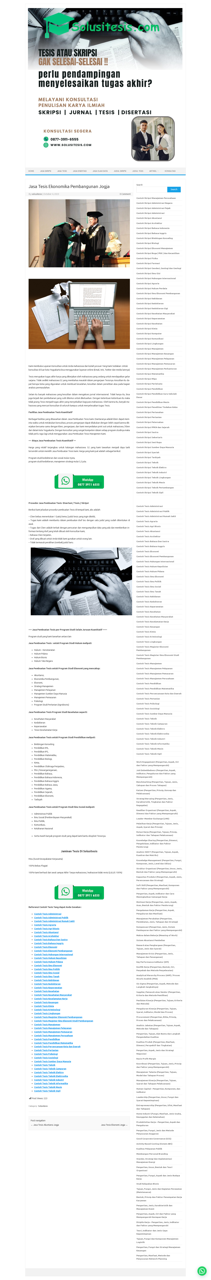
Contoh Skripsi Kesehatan (149, 324)
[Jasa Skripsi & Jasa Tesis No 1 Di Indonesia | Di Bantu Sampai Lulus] (105, 162)
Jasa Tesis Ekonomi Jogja (114, 1125)
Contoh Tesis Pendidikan (47, 1039)
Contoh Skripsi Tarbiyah (148, 457)
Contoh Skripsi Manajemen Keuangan (155, 354)
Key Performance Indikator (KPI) (152, 962)
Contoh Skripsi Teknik (147, 462)
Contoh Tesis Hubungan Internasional (53, 954)
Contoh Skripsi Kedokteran (150, 303)
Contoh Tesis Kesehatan (46, 991)
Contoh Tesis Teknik (44, 1065)
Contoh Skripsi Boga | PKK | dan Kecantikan (157, 253)
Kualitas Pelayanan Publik (149, 1149)
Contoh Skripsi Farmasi (148, 263)
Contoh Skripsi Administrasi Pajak (153, 208)
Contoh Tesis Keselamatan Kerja (51, 998)
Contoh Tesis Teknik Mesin (48, 1087)
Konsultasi (170, 171)
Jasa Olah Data (100, 171)
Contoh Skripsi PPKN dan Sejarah (152, 427)
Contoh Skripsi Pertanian (149, 417)
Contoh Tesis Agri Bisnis (46, 928)
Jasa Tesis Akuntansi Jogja (45, 1125)
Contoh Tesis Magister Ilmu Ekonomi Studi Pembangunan (63, 1021)
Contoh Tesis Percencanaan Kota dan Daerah (57, 1046)
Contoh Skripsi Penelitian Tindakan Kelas (157, 407)
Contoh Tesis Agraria (45, 925)
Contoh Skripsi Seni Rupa (149, 442)
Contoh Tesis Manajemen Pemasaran (53, 1032)
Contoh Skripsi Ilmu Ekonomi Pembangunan (158, 293)
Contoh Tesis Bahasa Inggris (49, 943)
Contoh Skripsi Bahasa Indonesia (152, 228)
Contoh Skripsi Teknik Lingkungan (153, 477)
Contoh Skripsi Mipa (146, 379)
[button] (202, 1271)
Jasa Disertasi (80, 171)
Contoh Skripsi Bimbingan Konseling (154, 238)
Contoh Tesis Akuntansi (46, 932)
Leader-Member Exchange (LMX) (152, 819)
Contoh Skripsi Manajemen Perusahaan (156, 198)
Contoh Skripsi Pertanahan (149, 412)
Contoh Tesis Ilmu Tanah (46, 976)
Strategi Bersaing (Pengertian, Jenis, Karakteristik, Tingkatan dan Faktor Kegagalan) (154, 802)
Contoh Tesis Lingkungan (47, 1013)
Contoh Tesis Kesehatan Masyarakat (53, 995)
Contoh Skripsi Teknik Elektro (151, 467)
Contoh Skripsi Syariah (147, 452)
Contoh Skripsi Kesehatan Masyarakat (155, 313)
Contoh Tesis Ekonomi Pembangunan (53, 951)
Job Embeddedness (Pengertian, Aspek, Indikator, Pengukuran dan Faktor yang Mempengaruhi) (156, 773)
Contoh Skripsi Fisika (147, 258)
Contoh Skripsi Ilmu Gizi (148, 273)
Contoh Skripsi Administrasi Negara (154, 203)
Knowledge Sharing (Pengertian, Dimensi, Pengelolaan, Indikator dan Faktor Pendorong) (157, 843)
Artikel (153, 171)
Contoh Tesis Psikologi (46, 1054)
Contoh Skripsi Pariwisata (149, 384)
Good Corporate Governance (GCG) (153, 1139)
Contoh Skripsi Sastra (147, 432)
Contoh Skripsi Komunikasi (149, 339)
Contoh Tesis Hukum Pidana (48, 962)
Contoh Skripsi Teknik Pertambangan (155, 487)
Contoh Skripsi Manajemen (149, 349)
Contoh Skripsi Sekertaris (149, 437)
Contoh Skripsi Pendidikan (149, 389)
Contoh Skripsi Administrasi (150, 213)
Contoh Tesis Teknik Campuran (50, 1069)
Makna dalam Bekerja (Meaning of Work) (156, 935)
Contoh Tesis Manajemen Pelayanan (53, 1028)
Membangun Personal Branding (152, 1154)
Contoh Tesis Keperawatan (48, 987)
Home (31, 171)
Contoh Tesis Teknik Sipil (47, 1091)
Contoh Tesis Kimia (44, 1006)
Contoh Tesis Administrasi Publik (51, 917)
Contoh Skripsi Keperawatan (150, 318)
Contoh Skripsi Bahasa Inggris (151, 233)
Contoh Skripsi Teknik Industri (151, 472)
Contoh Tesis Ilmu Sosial (46, 973)
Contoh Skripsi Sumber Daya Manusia (155, 447)
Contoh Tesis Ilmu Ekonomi (48, 965)
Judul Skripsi (120, 171)
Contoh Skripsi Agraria (147, 283)
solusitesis (37, 194)
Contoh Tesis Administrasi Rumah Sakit (54, 921)
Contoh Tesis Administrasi (47, 914)
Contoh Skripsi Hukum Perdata (151, 288)
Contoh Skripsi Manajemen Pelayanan (155, 359)
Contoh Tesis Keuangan (46, 1002)
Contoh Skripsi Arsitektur (149, 223)
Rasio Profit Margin (146, 1059)
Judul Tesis (137, 171)
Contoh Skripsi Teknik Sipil (149, 492)
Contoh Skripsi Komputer (149, 333)
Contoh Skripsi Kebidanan (149, 298)
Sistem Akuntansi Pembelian (150, 940)
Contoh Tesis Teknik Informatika (51, 1083)
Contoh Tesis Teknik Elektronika (51, 1076)
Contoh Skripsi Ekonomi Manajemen (154, 248)
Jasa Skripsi (45, 171)
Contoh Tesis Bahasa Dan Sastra (51, 939)
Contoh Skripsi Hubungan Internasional (156, 278)
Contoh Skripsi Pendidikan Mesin (152, 402)
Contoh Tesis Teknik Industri (49, 1080)
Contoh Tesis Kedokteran (47, 984)
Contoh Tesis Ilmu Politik (47, 969)
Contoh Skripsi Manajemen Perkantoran (156, 369)
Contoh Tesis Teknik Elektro (49, 1072)
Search (139, 185)
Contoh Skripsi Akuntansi (149, 218)
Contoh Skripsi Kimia (146, 328)
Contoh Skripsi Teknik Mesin (150, 482)
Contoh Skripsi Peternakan (149, 422)
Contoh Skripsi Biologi (147, 243)
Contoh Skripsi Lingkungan (149, 344)
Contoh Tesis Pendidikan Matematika (53, 1043)
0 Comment (125, 194)
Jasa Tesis (62, 171)
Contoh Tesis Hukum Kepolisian (50, 958)
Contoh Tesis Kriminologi (47, 1009)
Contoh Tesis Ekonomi (45, 947)
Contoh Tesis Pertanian (46, 1050)
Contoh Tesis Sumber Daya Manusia (52, 1061)
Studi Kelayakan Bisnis (147, 1184)
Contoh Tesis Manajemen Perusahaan (53, 1035)
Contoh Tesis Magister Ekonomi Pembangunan (58, 1017)
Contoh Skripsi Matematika (150, 374)
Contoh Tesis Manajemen (47, 1024)
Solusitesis (43, 1106)
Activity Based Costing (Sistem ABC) (154, 1144)
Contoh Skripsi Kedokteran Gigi (152, 308)
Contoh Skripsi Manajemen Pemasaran (155, 364)
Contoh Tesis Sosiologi (46, 1058)
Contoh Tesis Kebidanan (46, 980)
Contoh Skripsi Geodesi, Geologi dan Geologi (158, 268)
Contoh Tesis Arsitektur (46, 936)
